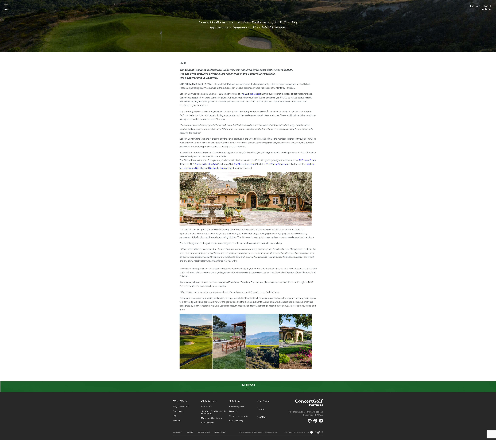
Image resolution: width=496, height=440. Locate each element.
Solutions (234, 401)
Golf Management (236, 407)
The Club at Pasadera (251, 94)
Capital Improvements (238, 416)
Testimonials (178, 411)
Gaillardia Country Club (206, 164)
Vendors (176, 421)
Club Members (207, 423)
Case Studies (206, 407)
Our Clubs (263, 401)
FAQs (175, 416)
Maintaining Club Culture (211, 418)
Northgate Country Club (220, 168)
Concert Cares (204, 432)
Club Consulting (236, 421)
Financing (233, 411)
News (260, 409)
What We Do (180, 401)
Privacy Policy (220, 432)
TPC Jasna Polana (307, 160)
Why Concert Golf (180, 407)
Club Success (209, 401)
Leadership (177, 432)
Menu (6, 10)
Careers (190, 432)
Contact (261, 417)
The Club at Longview (244, 164)
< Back (183, 63)
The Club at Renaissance (278, 164)
